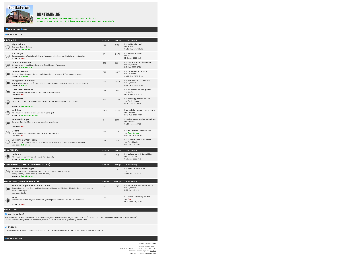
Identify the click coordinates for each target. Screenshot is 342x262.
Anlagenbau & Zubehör (23, 80)
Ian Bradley (152, 246)
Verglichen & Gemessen (24, 140)
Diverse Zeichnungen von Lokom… (139, 110)
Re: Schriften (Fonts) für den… (137, 197)
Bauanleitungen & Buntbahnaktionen (31, 185)
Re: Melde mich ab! (133, 44)
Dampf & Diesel (20, 71)
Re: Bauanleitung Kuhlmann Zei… (139, 185)
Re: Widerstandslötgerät (135, 168)
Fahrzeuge (17, 53)
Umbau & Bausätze (22, 62)
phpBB (130, 248)
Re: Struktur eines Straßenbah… (138, 140)
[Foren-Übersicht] (19, 14)
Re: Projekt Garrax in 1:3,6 (135, 71)
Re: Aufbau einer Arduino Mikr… (138, 154)
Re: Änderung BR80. (133, 53)
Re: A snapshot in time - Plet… (137, 80)
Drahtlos (16, 154)
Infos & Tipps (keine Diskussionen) (21, 181)
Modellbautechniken (22, 89)
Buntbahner (10, 40)
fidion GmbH (151, 244)
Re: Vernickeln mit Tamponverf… (138, 89)
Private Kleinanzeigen (23, 168)
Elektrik (15, 130)
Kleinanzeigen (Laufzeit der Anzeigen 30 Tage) (27, 164)
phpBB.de (153, 251)
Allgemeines (18, 44)
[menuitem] (13, 29)
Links (14, 197)
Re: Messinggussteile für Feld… (137, 98)
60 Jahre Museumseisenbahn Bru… (140, 119)
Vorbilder (16, 110)
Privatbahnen (11, 150)
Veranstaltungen (21, 119)
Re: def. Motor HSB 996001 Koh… (138, 130)
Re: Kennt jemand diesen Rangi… (139, 62)
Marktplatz (17, 98)
